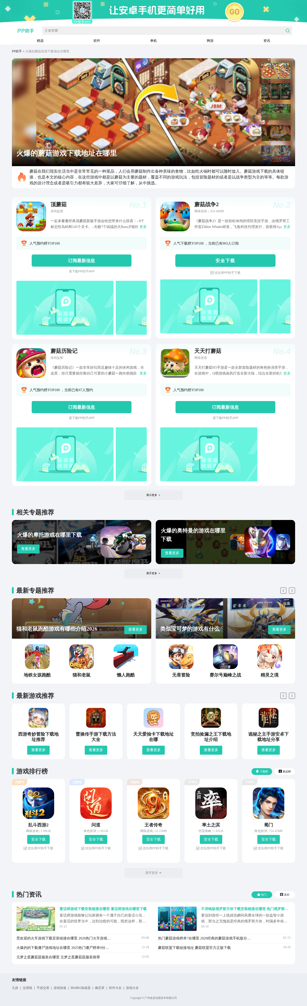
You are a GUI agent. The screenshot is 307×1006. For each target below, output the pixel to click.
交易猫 (27, 988)
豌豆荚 (100, 988)
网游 (210, 40)
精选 (40, 40)
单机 (153, 40)
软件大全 (115, 988)
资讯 (266, 40)
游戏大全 (132, 988)
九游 (15, 988)
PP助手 (17, 51)
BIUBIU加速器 (81, 988)
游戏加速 (60, 988)
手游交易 (43, 988)
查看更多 (28, 549)
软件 (96, 40)
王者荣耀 (51, 30)
